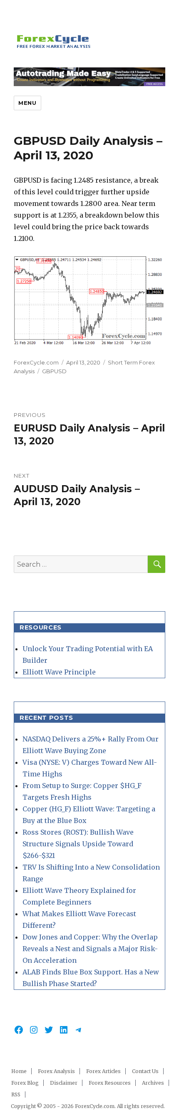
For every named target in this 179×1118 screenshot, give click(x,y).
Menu (27, 102)
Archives (153, 1083)
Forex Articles (103, 1071)
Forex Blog (25, 1083)
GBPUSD (54, 371)
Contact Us (145, 1071)
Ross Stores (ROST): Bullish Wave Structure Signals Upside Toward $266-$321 (78, 844)
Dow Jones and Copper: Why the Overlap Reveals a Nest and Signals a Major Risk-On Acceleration (90, 948)
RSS (15, 1094)
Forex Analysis (56, 1071)
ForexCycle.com (36, 362)
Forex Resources (110, 1083)
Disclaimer (63, 1083)
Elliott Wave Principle (59, 672)
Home (19, 1071)
